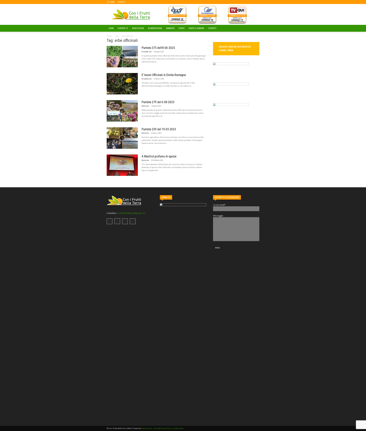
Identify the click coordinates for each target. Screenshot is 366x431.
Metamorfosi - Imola (150, 428)
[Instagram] (136, 2)
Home (109, 36)
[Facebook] (132, 2)
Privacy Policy (165, 428)
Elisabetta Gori (147, 52)
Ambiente (170, 28)
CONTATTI (121, 2)
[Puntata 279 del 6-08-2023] (122, 111)
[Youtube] (146, 2)
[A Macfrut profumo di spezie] (122, 165)
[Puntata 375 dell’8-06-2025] (122, 56)
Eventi (182, 28)
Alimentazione (155, 28)
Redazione (145, 106)
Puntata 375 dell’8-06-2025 (158, 48)
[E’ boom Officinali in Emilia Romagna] (122, 83)
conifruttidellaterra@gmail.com (131, 213)
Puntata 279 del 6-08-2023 (158, 102)
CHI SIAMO (111, 2)
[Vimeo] (141, 2)
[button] (255, 28)
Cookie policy (177, 428)
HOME (111, 28)
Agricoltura (138, 28)
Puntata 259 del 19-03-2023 (159, 129)
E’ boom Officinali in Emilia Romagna (164, 75)
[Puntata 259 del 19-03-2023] (122, 138)
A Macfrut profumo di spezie (159, 156)
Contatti (212, 28)
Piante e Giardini (196, 28)
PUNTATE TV (123, 28)
